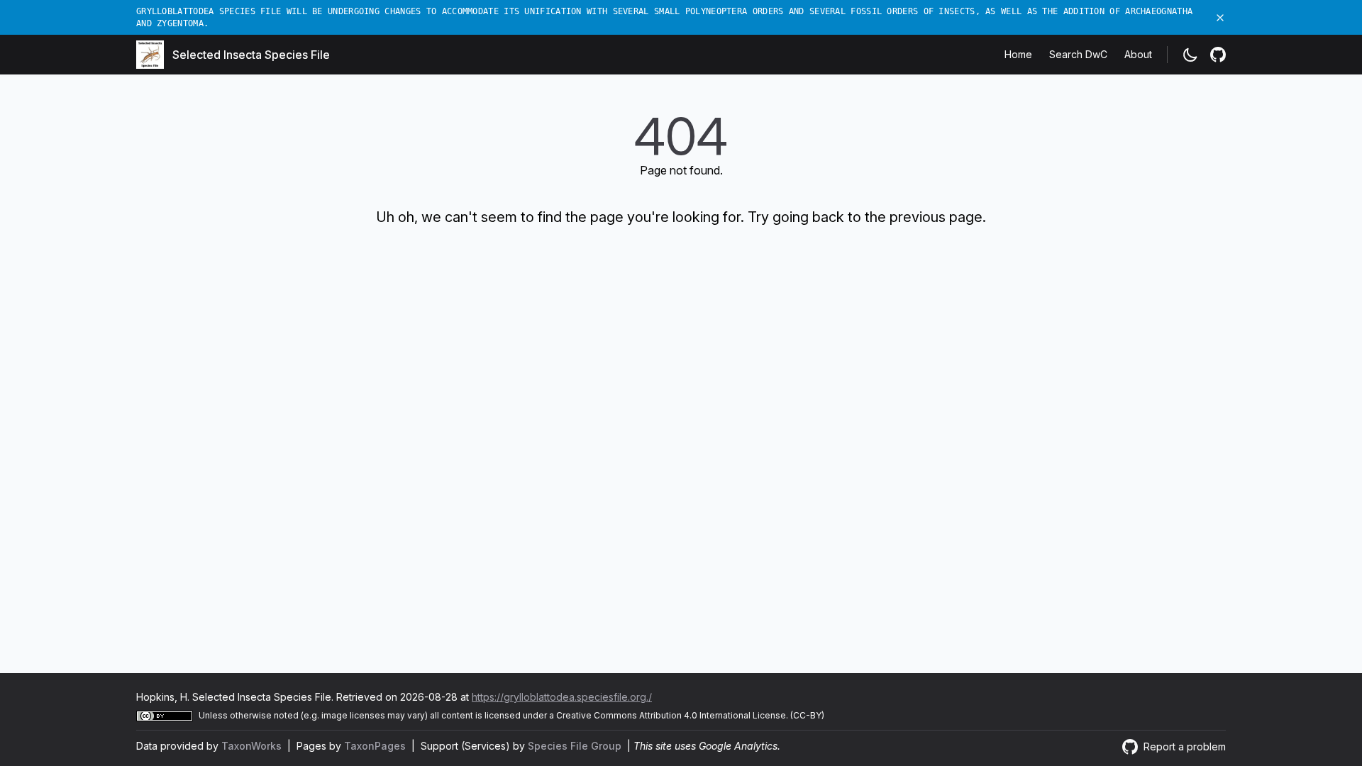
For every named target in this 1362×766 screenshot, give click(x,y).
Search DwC (1078, 54)
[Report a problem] (1218, 54)
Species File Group (576, 746)
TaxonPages (376, 746)
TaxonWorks (252, 746)
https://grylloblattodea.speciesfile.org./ (562, 697)
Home (1018, 54)
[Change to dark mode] (1190, 54)
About (1138, 54)
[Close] (1220, 17)
